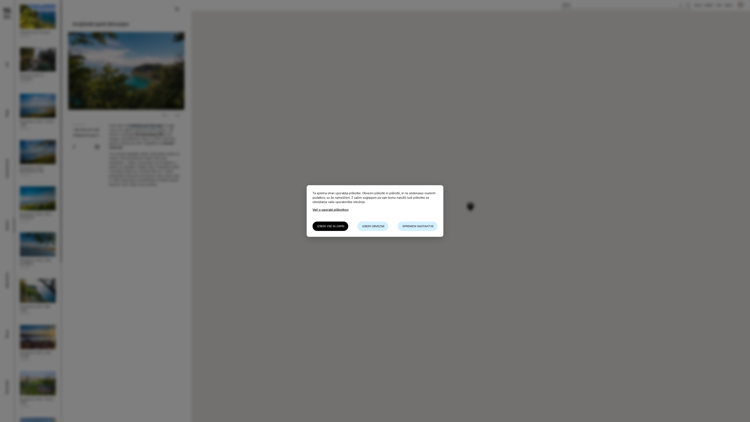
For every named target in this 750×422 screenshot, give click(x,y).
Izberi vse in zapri (330, 226)
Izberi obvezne (373, 226)
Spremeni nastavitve (418, 226)
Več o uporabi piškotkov (330, 210)
